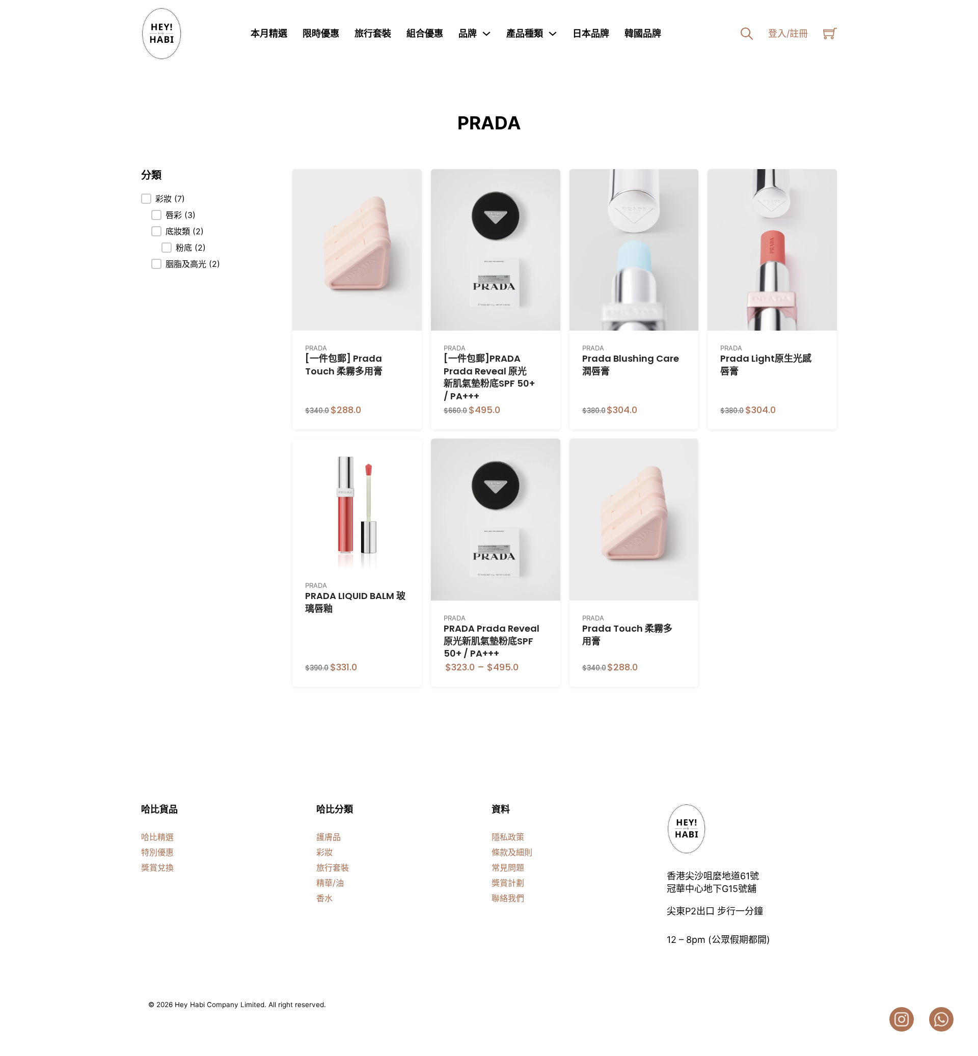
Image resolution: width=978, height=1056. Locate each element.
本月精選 (269, 33)
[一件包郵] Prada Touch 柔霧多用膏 (344, 364)
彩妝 (324, 852)
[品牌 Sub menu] (486, 33)
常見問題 (508, 867)
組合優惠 (424, 33)
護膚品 (328, 837)
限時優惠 (321, 33)
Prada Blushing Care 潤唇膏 (630, 364)
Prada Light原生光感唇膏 (765, 364)
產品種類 (524, 33)
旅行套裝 (373, 33)
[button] (180, 199)
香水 (324, 898)
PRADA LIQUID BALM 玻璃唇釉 (355, 602)
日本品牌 (591, 33)
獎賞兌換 (157, 867)
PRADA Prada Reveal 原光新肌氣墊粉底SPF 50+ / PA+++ (491, 641)
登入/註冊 (788, 33)
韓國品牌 (642, 33)
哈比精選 (157, 837)
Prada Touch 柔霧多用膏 (627, 634)
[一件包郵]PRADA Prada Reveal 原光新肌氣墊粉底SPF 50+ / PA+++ (489, 377)
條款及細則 (512, 852)
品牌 (467, 33)
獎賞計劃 (508, 883)
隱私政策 (508, 837)
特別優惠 (157, 852)
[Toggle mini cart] (830, 33)
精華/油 (330, 883)
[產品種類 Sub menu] (552, 33)
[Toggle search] (747, 33)
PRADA (316, 348)
